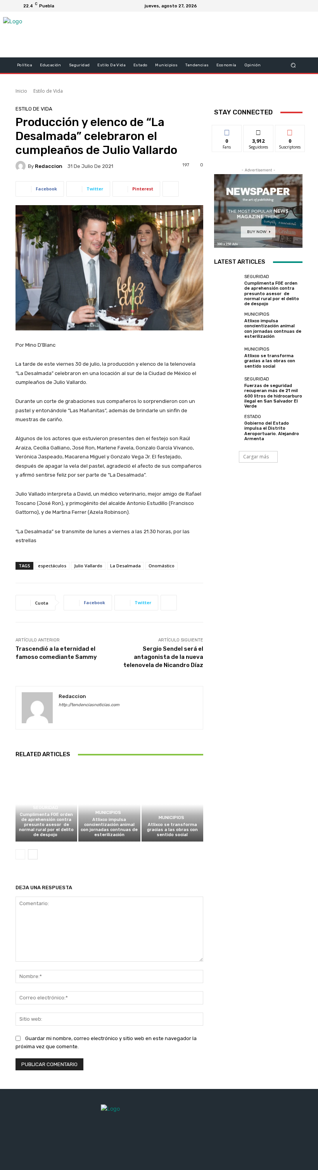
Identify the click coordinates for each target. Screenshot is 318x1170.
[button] (293, 65)
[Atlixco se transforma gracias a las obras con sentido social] (172, 804)
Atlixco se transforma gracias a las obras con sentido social (172, 829)
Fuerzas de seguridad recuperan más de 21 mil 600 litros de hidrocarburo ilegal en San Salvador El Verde (273, 396)
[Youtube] (296, 5)
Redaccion (48, 166)
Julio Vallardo (88, 566)
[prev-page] (20, 854)
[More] (170, 189)
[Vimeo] (287, 5)
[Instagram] (268, 5)
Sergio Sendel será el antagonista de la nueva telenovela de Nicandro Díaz (163, 657)
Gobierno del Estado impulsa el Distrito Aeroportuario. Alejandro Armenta (271, 431)
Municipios (108, 813)
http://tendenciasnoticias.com (89, 705)
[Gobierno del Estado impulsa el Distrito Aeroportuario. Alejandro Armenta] (227, 428)
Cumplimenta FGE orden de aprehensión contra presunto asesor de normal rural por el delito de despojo (46, 825)
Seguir (258, 131)
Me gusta (227, 131)
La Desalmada (125, 566)
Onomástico (162, 566)
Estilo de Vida (48, 91)
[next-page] (33, 854)
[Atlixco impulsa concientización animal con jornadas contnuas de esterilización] (109, 804)
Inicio (21, 91)
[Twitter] (277, 5)
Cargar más (256, 456)
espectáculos (52, 566)
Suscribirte (290, 131)
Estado (252, 417)
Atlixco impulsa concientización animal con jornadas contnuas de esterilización (109, 827)
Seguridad (45, 807)
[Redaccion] (22, 166)
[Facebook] (259, 5)
